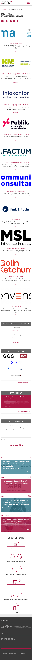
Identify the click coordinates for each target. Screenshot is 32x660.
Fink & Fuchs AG (16, 219)
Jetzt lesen (16, 51)
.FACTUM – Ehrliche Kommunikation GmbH (16, 162)
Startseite (3, 9)
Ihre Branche (16, 327)
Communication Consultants (16, 191)
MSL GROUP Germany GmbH (16, 248)
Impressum (21, 653)
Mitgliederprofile (23, 383)
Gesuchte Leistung (16, 335)
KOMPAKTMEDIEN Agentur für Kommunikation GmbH (16, 73)
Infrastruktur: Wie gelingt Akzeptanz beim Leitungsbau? (14, 397)
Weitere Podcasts (23, 411)
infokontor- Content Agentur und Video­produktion (16, 105)
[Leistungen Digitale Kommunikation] (17, 21)
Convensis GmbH (16, 306)
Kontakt (4, 653)
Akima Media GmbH (16, 43)
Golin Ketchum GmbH (16, 276)
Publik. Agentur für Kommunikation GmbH (16, 134)
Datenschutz (12, 653)
